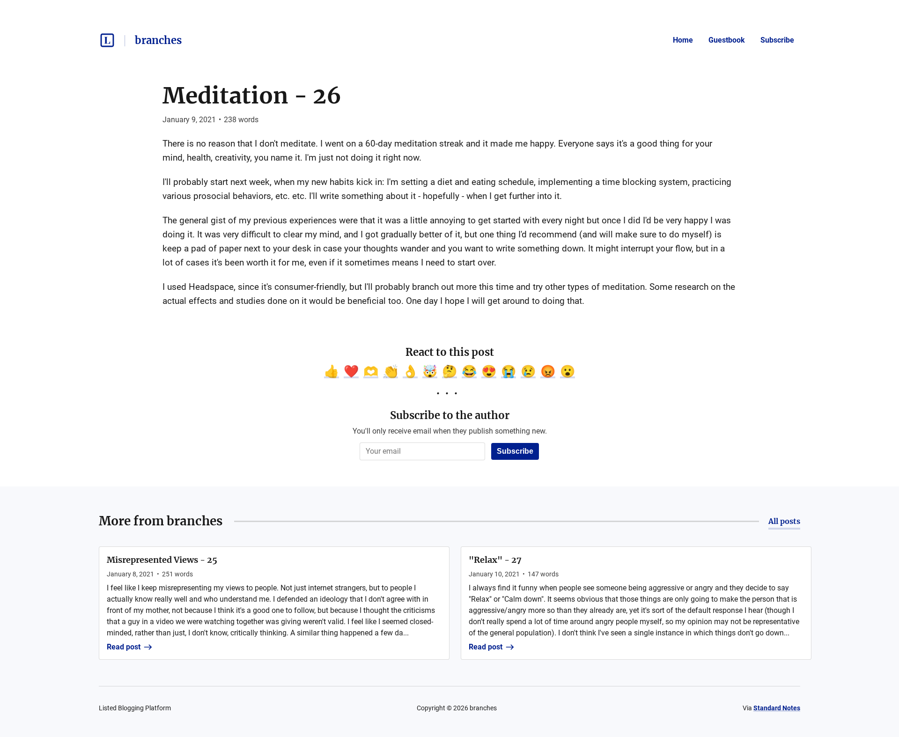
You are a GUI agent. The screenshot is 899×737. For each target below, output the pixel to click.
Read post (123, 646)
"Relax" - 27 (495, 559)
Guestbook (726, 40)
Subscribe (777, 40)
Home (683, 40)
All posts (784, 521)
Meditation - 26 (251, 95)
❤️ (351, 371)
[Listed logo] (107, 40)
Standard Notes (776, 708)
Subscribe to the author (449, 415)
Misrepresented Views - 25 (162, 559)
